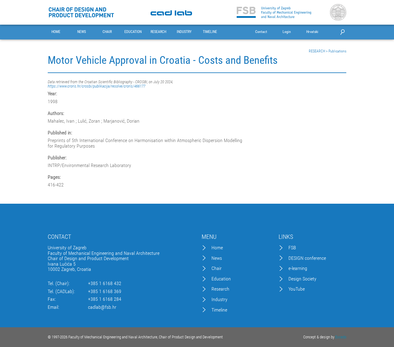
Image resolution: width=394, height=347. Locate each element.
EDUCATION (133, 32)
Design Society (302, 279)
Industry (219, 299)
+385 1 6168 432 (104, 283)
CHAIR (107, 32)
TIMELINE (210, 32)
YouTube (296, 289)
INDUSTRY (184, 32)
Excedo (340, 337)
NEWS (81, 32)
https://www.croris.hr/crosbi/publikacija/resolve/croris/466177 (96, 86)
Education (221, 279)
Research (220, 289)
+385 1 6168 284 (104, 299)
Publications (337, 51)
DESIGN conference (307, 258)
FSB (292, 248)
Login (287, 32)
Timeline (219, 310)
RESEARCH (158, 32)
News (216, 258)
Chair (216, 268)
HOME (55, 32)
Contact (261, 32)
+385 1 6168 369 (104, 291)
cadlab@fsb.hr (102, 307)
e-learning (297, 268)
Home (217, 248)
